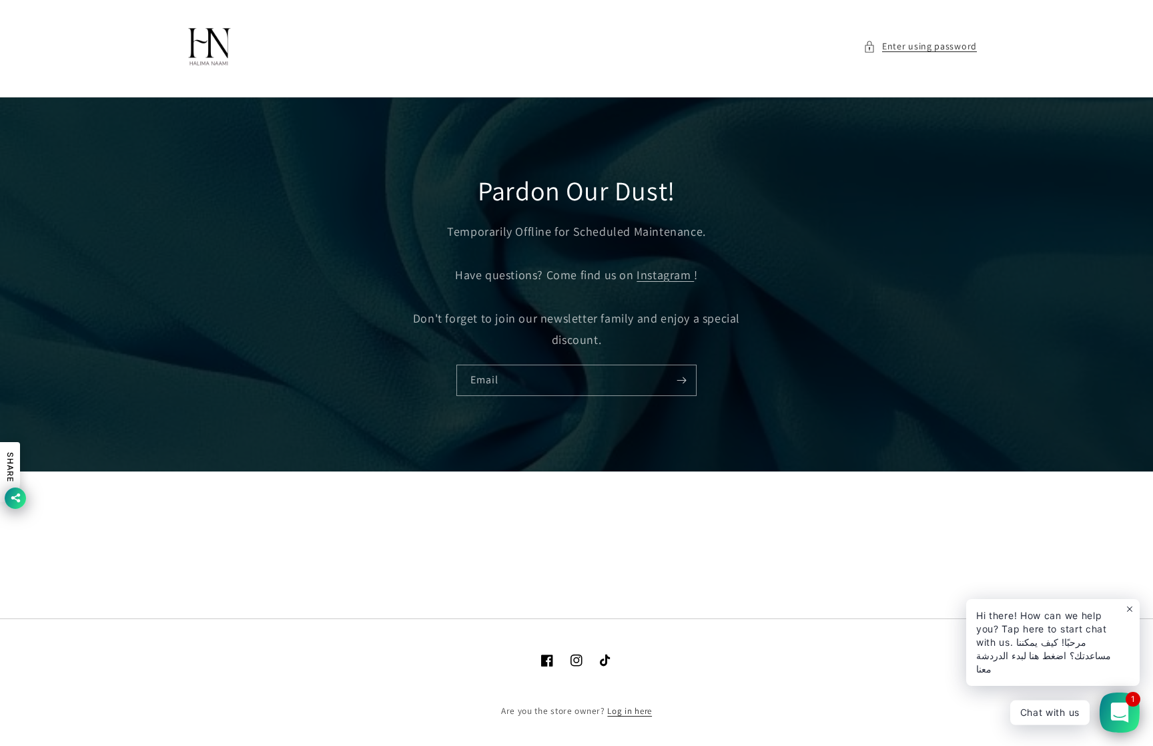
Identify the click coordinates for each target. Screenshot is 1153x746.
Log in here (629, 711)
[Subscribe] (681, 380)
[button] (920, 46)
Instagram (665, 275)
